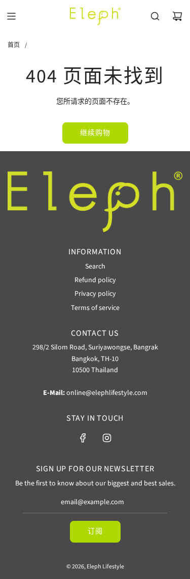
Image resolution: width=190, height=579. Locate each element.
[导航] (11, 16)
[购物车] (177, 16)
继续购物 (95, 133)
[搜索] (155, 16)
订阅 (95, 531)
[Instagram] (107, 438)
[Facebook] (83, 438)
